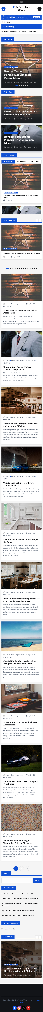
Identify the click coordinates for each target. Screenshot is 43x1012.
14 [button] (32, 268)
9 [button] (23, 268)
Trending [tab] (22, 161)
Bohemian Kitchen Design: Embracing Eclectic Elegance (17, 841)
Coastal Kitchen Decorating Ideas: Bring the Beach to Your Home (20, 662)
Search (6, 873)
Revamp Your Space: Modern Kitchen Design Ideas (20, 75)
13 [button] (30, 268)
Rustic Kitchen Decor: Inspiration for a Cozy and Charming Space (21, 599)
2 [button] (18, 85)
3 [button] (21, 85)
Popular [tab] (9, 161)
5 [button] (25, 85)
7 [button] (19, 268)
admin (10, 82)
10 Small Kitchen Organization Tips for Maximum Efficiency (20, 424)
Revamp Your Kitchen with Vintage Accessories (20, 723)
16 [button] (36, 268)
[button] (37, 220)
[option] (21, 66)
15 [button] (34, 268)
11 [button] (27, 268)
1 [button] (7, 268)
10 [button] (25, 268)
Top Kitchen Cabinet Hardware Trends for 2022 (18, 484)
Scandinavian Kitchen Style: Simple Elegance (21, 540)
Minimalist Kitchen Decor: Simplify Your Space (20, 782)
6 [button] (27, 85)
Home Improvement (11, 67)
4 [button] (23, 85)
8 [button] (21, 268)
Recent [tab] (36, 161)
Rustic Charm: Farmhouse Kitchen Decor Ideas (20, 113)
